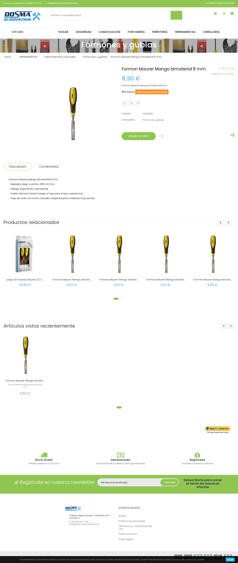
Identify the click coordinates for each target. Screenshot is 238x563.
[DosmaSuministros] (22, 16)
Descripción (17, 166)
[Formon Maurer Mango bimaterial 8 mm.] (25, 355)
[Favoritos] (213, 16)
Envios (122, 516)
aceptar (230, 559)
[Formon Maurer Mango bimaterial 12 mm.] (165, 254)
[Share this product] (233, 135)
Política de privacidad (132, 521)
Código (126, 113)
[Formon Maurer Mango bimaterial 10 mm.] (118, 254)
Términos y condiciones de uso (135, 527)
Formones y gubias (153, 120)
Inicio (8, 57)
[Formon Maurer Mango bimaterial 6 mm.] (72, 254)
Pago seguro (126, 539)
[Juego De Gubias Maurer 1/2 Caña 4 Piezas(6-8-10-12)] (25, 254)
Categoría (128, 120)
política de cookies (195, 559)
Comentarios (49, 166)
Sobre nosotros (128, 534)
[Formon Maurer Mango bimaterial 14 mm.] (212, 254)
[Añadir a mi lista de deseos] (162, 136)
